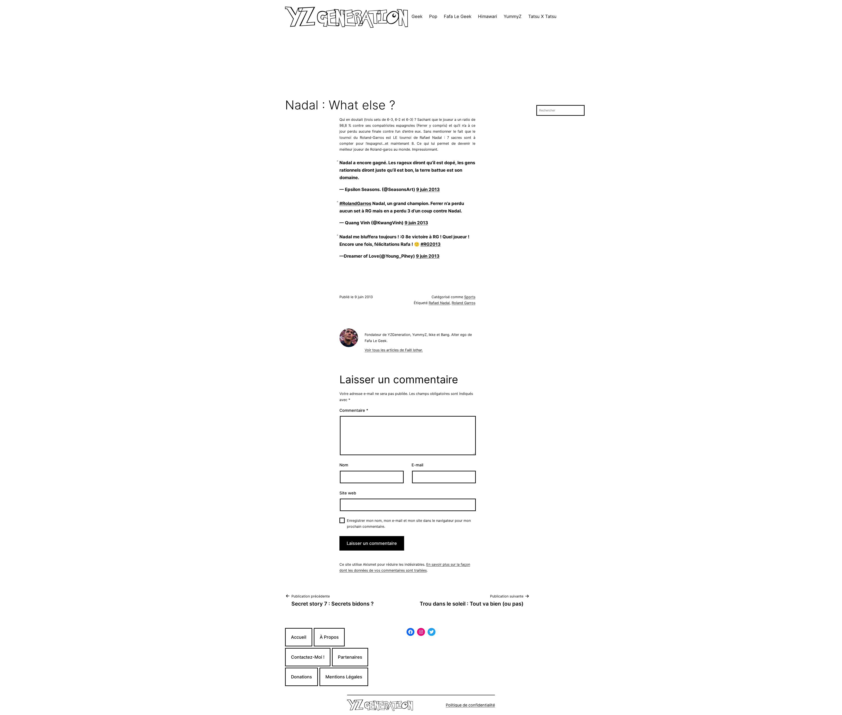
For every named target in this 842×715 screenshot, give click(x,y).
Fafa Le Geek (457, 16)
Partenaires (350, 657)
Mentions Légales (343, 676)
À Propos (329, 637)
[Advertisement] (421, 65)
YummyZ (513, 16)
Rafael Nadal (439, 303)
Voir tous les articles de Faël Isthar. (394, 350)
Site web (347, 493)
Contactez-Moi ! (308, 657)
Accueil (298, 637)
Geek (417, 16)
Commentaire (353, 410)
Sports (469, 297)
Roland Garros (463, 303)
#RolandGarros (355, 203)
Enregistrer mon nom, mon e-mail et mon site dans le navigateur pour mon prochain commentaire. (409, 523)
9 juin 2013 (428, 189)
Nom (343, 465)
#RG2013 (431, 244)
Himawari (487, 16)
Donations (301, 676)
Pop (433, 16)
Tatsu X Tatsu (542, 16)
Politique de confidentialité (470, 705)
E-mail (417, 465)
